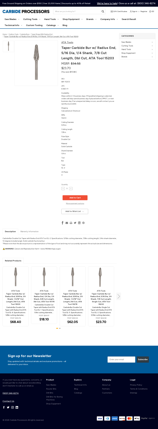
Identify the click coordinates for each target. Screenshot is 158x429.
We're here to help (107, 3)
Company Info (107, 19)
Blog (65, 25)
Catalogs (51, 25)
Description (10, 231)
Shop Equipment (71, 19)
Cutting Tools (30, 19)
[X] (75, 223)
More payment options (75, 203)
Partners (106, 389)
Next (118, 296)
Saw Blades (11, 19)
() (152, 11)
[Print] (71, 223)
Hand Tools (50, 19)
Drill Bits (49, 393)
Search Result (129, 19)
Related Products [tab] (13, 261)
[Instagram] (12, 407)
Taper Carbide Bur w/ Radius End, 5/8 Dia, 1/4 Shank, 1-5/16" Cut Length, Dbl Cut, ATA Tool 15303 (15, 299)
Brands (90, 19)
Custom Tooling (34, 25)
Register (143, 11)
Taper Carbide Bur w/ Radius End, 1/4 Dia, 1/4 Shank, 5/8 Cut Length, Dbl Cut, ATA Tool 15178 (44, 298)
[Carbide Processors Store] (26, 11)
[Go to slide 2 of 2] (59, 328)
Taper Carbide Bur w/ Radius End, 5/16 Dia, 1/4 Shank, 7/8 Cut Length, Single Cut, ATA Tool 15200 (101, 299)
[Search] (103, 11)
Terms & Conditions (139, 389)
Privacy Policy (136, 385)
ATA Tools (67, 42)
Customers (107, 393)
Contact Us (8, 401)
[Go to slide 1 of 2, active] (57, 328)
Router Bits (51, 389)
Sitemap (133, 393)
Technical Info (12, 25)
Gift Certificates (120, 11)
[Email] (67, 223)
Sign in (134, 11)
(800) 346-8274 (11, 393)
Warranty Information (29, 231)
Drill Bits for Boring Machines (54, 398)
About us (106, 385)
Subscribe (143, 359)
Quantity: (64, 184)
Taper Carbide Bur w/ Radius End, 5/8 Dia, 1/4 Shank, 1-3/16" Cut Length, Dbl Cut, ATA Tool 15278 (72, 299)
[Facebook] (62, 223)
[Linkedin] (79, 223)
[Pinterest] (83, 223)
